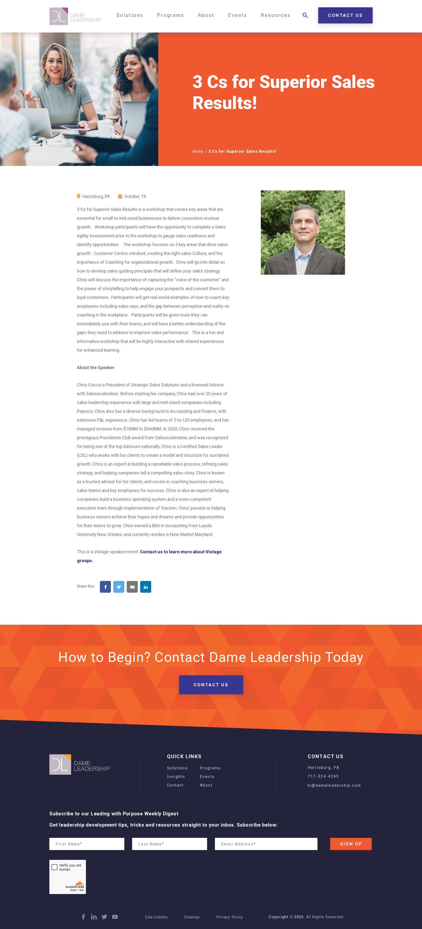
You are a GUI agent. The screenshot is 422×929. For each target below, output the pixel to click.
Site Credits (156, 917)
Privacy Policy (229, 917)
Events (207, 776)
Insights (176, 776)
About (206, 785)
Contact (175, 785)
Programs (210, 768)
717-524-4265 (323, 776)
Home (198, 151)
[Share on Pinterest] (159, 594)
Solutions (177, 768)
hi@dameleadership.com (334, 785)
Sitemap (192, 917)
